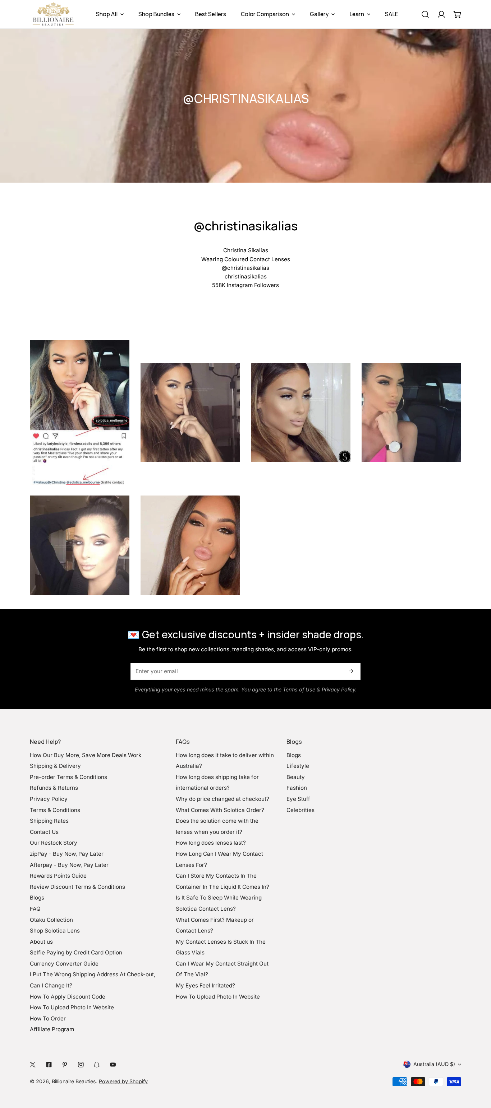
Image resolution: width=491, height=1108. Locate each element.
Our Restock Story (53, 842)
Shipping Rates (49, 820)
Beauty (295, 777)
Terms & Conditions (55, 810)
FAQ (35, 908)
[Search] (425, 14)
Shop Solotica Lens (55, 930)
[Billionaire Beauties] (53, 14)
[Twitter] (33, 1064)
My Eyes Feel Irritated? (205, 985)
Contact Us (44, 831)
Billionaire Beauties (74, 1081)
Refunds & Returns (54, 787)
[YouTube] (113, 1064)
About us (41, 941)
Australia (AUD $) (434, 1064)
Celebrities (300, 810)
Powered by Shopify (123, 1081)
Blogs (37, 897)
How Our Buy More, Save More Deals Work (85, 755)
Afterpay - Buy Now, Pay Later (69, 864)
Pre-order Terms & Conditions (68, 777)
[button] (457, 14)
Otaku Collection (51, 919)
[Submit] (351, 671)
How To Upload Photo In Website (72, 1007)
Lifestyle (297, 765)
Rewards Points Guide (58, 875)
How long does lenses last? (211, 842)
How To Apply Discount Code (67, 996)
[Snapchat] (97, 1064)
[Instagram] (81, 1064)
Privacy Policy (49, 798)
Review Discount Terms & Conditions (77, 886)
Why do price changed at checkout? (222, 798)
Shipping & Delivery (55, 765)
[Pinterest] (65, 1064)
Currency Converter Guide (64, 963)
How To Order (48, 1018)
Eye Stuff (298, 798)
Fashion (296, 787)
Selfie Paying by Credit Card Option (76, 952)
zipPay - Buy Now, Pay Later (67, 853)
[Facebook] (49, 1064)
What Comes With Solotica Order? (220, 810)
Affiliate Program (52, 1029)
